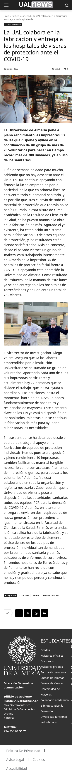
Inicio (6, 16)
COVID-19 (24, 595)
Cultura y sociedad (21, 16)
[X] (27, 613)
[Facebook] (19, 613)
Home (36, 595)
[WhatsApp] (36, 613)
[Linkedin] (44, 613)
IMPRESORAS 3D (50, 595)
